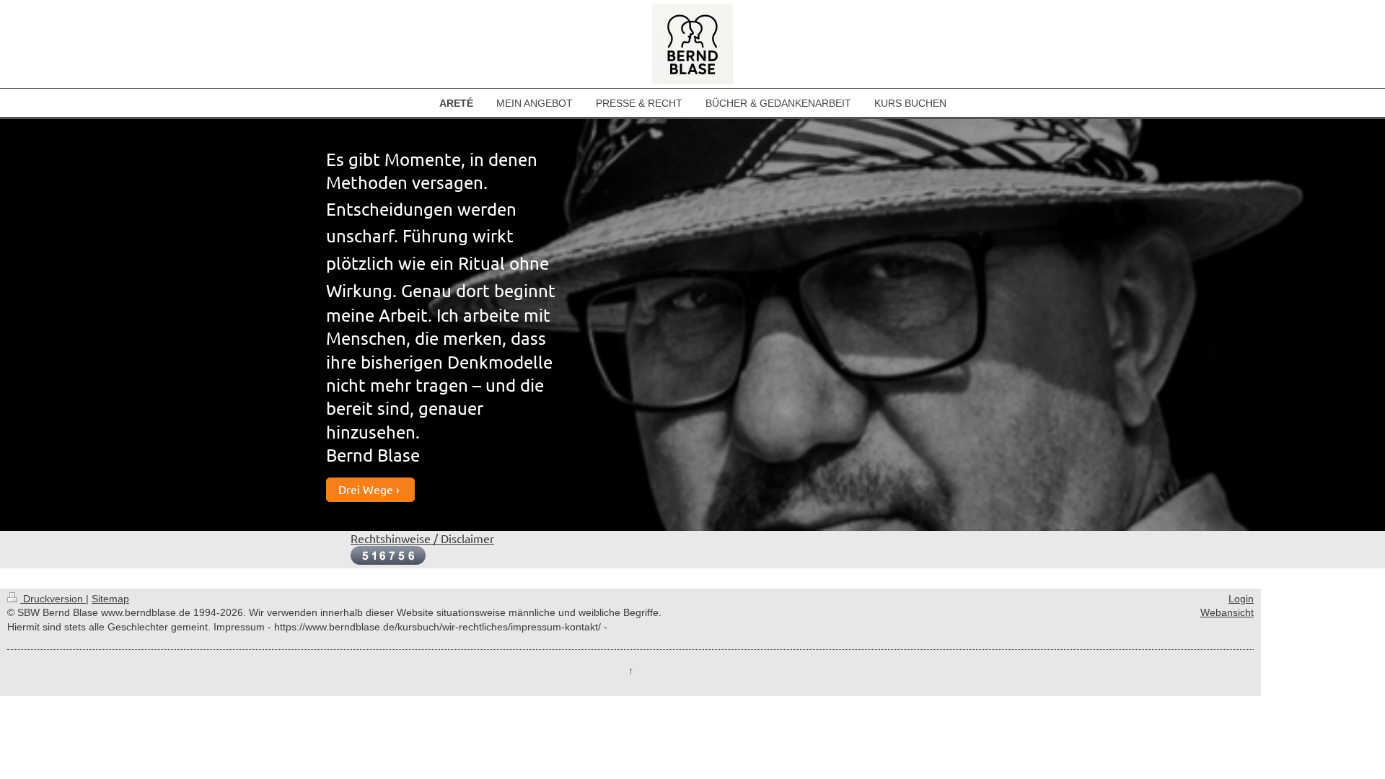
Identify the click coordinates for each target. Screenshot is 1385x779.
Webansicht (1227, 612)
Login (1241, 598)
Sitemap (110, 598)
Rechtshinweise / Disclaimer (422, 538)
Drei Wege (365, 489)
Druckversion (53, 598)
